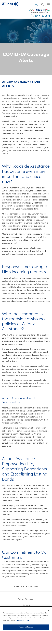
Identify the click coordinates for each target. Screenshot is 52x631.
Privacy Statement (26, 599)
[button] (42, 4)
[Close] (48, 611)
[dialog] (26, 618)
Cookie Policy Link (22, 620)
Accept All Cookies (26, 627)
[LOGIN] (37, 4)
